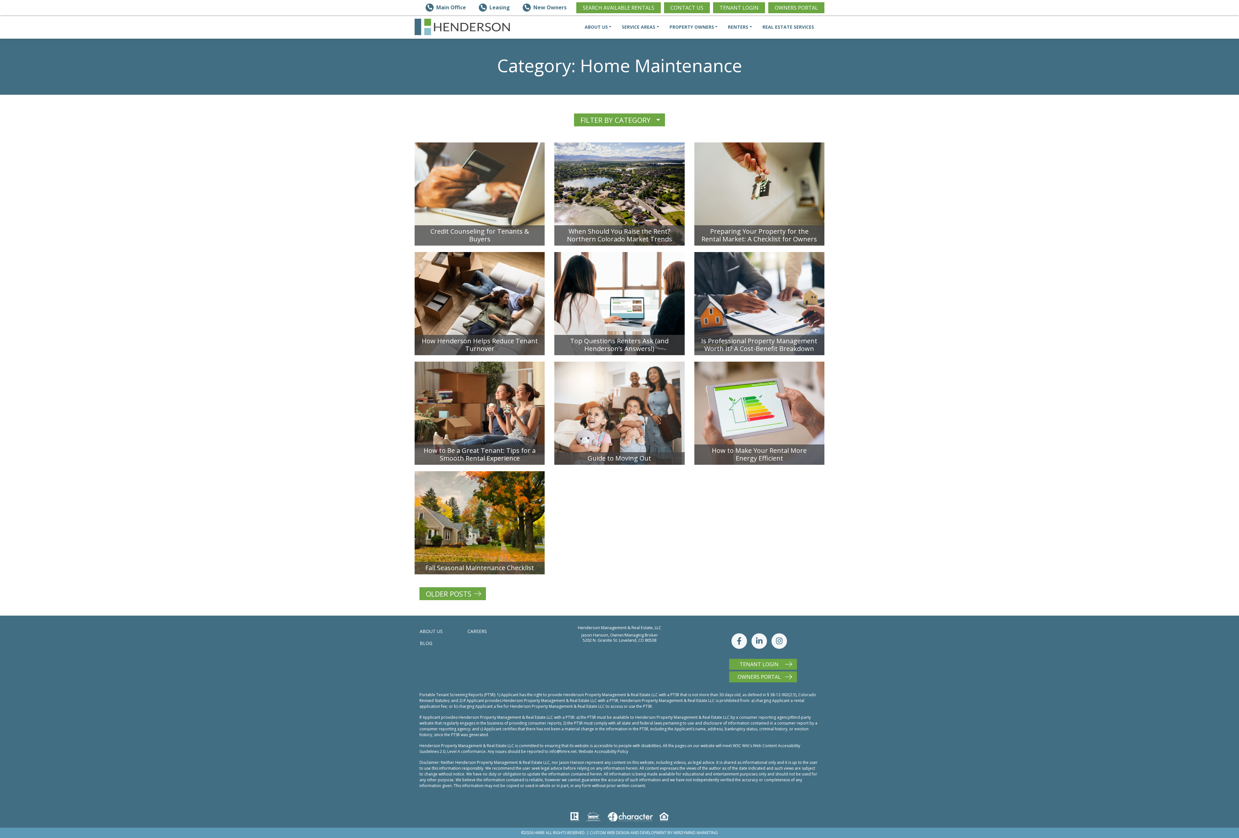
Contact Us (686, 7)
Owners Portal (796, 7)
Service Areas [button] (638, 27)
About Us (431, 631)
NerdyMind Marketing (695, 832)
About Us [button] (596, 27)
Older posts (448, 594)
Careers (477, 631)
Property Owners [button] (692, 27)
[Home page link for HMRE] (462, 27)
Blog (426, 643)
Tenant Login (739, 7)
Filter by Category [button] (615, 120)
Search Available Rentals (618, 7)
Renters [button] (738, 27)
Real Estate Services (788, 27)
